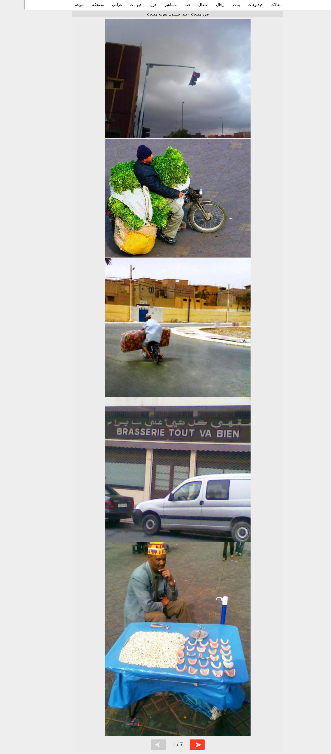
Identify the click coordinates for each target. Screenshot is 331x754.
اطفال (203, 4)
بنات (236, 4)
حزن (153, 4)
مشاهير (171, 4)
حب (187, 4)
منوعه (79, 4)
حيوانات (136, 4)
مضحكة (98, 4)
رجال (220, 4)
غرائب (117, 4)
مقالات (275, 4)
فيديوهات (255, 4)
